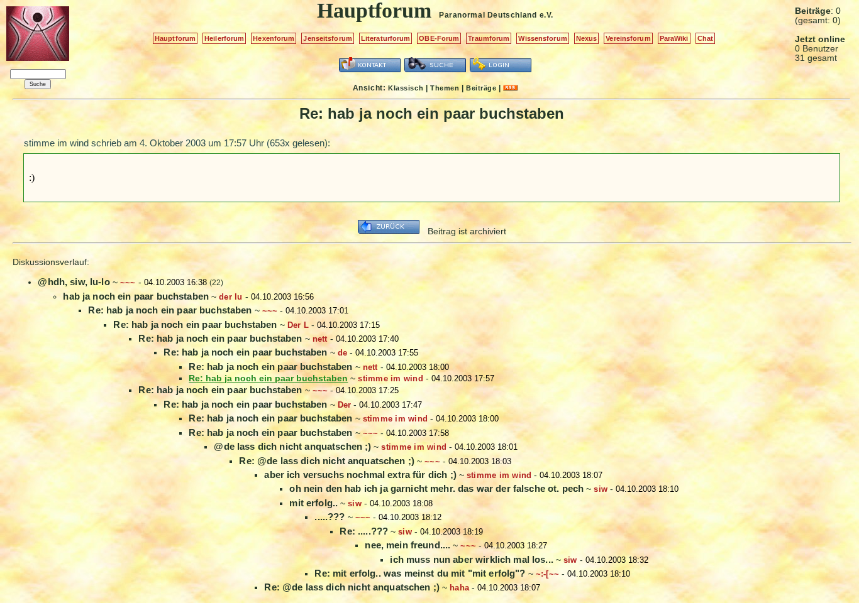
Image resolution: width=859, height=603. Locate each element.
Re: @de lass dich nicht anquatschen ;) (326, 460)
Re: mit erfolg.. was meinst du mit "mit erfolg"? (419, 573)
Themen (444, 88)
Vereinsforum (628, 38)
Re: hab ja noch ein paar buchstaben (170, 310)
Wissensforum (542, 38)
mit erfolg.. (313, 502)
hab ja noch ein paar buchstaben (136, 296)
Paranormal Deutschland (487, 15)
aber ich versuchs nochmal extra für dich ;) (360, 474)
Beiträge (481, 88)
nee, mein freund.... (407, 545)
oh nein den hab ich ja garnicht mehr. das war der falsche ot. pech (436, 488)
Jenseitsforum (327, 38)
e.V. (546, 15)
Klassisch (405, 88)
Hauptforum (175, 38)
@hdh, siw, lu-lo (73, 281)
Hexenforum (273, 38)
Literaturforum (386, 38)
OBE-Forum (439, 38)
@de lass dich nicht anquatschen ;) (292, 446)
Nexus (586, 38)
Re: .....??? (364, 531)
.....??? (329, 516)
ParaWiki (674, 38)
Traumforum (488, 38)
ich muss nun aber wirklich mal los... (471, 559)
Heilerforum (224, 38)
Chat (705, 38)
